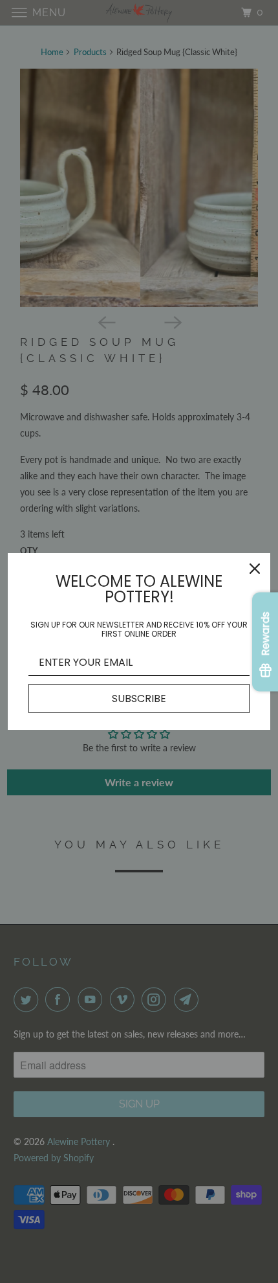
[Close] (254, 568)
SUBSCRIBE (139, 698)
